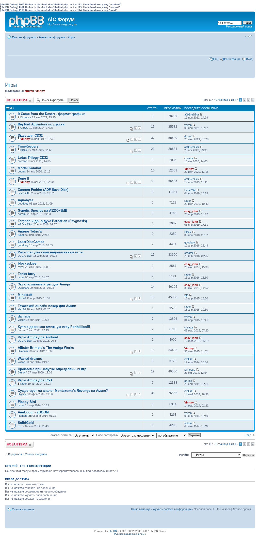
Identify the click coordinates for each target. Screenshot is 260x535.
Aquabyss (25, 200)
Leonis (22, 171)
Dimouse (25, 117)
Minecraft (25, 295)
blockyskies (27, 263)
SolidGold (26, 423)
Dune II (23, 178)
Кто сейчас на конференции (28, 466)
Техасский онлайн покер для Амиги (47, 306)
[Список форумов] (26, 20)
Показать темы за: (60, 435)
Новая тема (12, 98)
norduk (22, 213)
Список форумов (24, 37)
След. (248, 435)
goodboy (23, 203)
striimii (29, 90)
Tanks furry (26, 274)
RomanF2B (25, 415)
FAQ (216, 59)
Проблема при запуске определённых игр (52, 369)
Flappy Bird (27, 402)
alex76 (22, 298)
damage (24, 316)
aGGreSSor (191, 114)
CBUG (24, 127)
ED (186, 295)
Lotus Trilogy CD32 (33, 158)
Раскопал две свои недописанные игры (50, 252)
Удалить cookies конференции (172, 509)
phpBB (113, 531)
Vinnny (40, 90)
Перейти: (183, 454)
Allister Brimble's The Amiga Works (46, 348)
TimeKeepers (28, 146)
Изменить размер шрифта (248, 36)
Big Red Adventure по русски (41, 124)
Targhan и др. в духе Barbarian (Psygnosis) (52, 221)
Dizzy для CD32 (30, 135)
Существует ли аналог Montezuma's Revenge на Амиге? (63, 391)
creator (22, 161)
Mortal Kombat (29, 168)
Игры (71, 37)
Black (23, 149)
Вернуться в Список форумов (27, 454)
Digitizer (23, 394)
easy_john (191, 211)
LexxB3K (23, 193)
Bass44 (22, 372)
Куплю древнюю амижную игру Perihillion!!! (54, 327)
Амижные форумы (52, 37)
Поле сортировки (107, 435)
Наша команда (140, 509)
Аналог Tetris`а (30, 231)
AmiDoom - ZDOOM (33, 412)
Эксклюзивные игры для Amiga (44, 284)
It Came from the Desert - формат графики (51, 114)
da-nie (188, 136)
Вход (249, 59)
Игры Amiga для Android (38, 337)
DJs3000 (23, 287)
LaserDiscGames (31, 242)
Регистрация (232, 59)
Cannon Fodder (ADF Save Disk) (43, 190)
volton (188, 124)
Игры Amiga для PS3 (35, 380)
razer (187, 200)
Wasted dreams (30, 358)
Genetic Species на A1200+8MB (42, 210)
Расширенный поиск (239, 26)
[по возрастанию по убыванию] (178, 435)
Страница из (226, 99)
